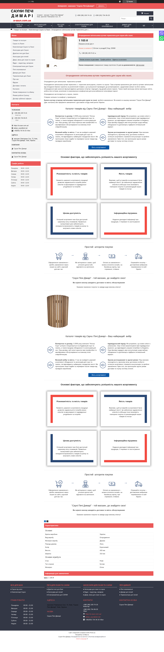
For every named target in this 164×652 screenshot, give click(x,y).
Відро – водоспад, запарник (23, 63)
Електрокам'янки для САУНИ (58, 595)
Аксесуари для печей (20, 56)
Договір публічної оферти (22, 98)
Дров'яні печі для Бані (21, 53)
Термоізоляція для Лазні (22, 76)
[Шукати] (151, 19)
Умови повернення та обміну (23, 92)
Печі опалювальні (107, 25)
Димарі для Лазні (19, 73)
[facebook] (45, 522)
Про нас (16, 79)
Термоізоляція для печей (129, 595)
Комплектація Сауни (19, 592)
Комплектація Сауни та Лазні (39, 30)
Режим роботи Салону (21, 95)
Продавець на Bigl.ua (82, 634)
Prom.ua (92, 632)
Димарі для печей (126, 25)
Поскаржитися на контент (79, 637)
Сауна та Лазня (19, 25)
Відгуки (15, 82)
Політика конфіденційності (97, 637)
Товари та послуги (20, 30)
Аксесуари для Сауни (40, 25)
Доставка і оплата (19, 86)
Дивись (101, 6)
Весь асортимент (99, 147)
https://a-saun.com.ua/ (21, 125)
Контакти (16, 89)
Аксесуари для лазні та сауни (94, 589)
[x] (47, 522)
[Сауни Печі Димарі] (22, 22)
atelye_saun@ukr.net (20, 128)
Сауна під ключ (17, 589)
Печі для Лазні (60, 25)
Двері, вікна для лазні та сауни (24, 60)
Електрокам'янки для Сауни (84, 25)
